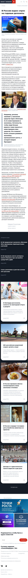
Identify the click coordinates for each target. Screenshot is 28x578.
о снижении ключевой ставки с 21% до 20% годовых (14, 175)
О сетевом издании (6, 553)
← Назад (3, 5)
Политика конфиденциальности (9, 558)
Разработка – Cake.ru (6, 574)
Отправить (23, 540)
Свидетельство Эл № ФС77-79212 (9, 551)
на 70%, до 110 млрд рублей (10, 211)
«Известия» (9, 64)
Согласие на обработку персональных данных (14, 543)
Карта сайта (4, 572)
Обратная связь (5, 556)
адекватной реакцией (8, 199)
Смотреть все (14, 487)
